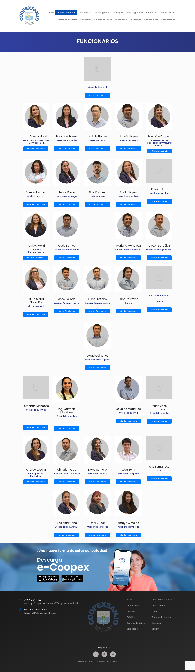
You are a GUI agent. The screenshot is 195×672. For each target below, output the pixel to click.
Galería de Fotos (103, 19)
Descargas (135, 19)
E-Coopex (117, 12)
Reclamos (157, 628)
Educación (157, 623)
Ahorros (155, 611)
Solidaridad (132, 628)
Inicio (51, 12)
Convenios (86, 19)
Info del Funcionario (97, 95)
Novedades (121, 19)
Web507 (113, 661)
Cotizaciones (151, 19)
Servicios (83, 12)
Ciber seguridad (134, 12)
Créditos (131, 617)
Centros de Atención (67, 19)
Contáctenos (168, 19)
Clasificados (133, 605)
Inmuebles (151, 12)
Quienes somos (65, 12)
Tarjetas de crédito (161, 617)
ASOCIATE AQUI (167, 12)
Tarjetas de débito (136, 623)
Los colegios (100, 12)
